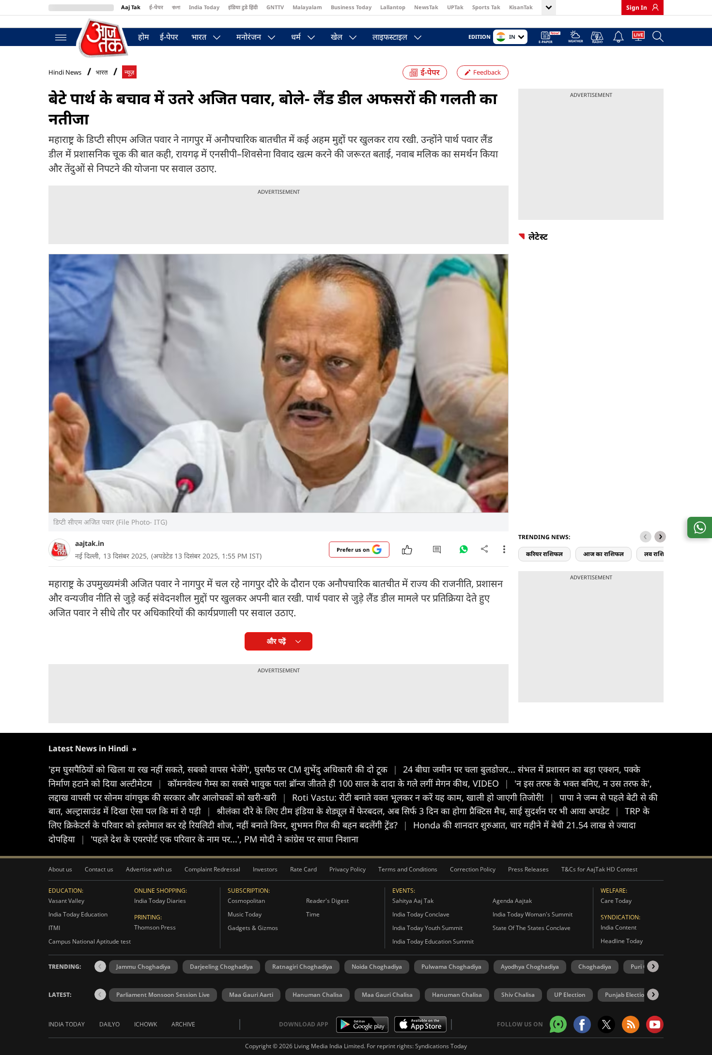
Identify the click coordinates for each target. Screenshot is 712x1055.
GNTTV (275, 7)
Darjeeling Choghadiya (221, 966)
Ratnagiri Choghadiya (302, 966)
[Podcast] (598, 37)
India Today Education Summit (433, 941)
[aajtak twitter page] (606, 1024)
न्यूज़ (129, 72)
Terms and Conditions (407, 869)
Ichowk (145, 1024)
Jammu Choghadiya (143, 966)
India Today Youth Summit (427, 928)
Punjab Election (626, 995)
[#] (463, 552)
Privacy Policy (347, 869)
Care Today (616, 901)
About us (60, 869)
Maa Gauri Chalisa (387, 995)
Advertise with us (149, 869)
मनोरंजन (248, 36)
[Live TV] (638, 38)
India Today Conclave (420, 914)
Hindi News (64, 72)
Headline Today (622, 941)
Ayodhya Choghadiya (530, 966)
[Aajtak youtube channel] (655, 1024)
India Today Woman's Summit (533, 914)
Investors (265, 869)
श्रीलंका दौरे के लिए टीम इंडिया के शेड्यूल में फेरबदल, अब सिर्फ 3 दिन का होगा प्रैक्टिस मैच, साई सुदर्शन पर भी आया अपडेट (418, 811)
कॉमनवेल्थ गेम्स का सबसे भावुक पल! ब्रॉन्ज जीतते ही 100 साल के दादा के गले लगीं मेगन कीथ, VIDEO (338, 783)
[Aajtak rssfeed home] (630, 1024)
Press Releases (528, 869)
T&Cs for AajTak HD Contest (599, 869)
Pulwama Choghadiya (451, 966)
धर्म (296, 36)
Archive (183, 1024)
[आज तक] (104, 38)
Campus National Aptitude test (89, 941)
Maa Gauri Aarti (251, 995)
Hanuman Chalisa (317, 995)
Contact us (99, 869)
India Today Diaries (160, 901)
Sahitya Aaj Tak (412, 901)
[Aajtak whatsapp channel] (558, 1024)
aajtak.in (89, 543)
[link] (653, 7)
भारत (198, 36)
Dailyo (109, 1024)
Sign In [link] (636, 7)
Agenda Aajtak (512, 901)
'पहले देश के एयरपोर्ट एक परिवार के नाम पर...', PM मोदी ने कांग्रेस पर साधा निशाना (224, 839)
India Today (204, 7)
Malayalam (307, 7)
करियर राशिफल (544, 554)
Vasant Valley (66, 901)
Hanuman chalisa (457, 995)
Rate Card (303, 869)
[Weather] (575, 38)
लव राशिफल (658, 554)
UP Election (570, 995)
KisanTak (521, 7)
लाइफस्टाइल (389, 36)
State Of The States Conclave (532, 928)
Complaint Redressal (212, 869)
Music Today (245, 914)
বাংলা (176, 7)
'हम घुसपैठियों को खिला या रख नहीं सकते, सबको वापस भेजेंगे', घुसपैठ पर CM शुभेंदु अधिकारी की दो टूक (223, 769)
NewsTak (426, 7)
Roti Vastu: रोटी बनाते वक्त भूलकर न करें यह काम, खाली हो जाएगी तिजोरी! (423, 797)
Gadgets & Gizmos (253, 928)
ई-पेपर (156, 7)
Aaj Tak (130, 7)
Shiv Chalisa (518, 995)
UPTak (455, 7)
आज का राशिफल (603, 554)
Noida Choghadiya (377, 966)
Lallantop (392, 7)
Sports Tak (486, 7)
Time (313, 914)
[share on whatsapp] (699, 527)
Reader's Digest (327, 901)
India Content (618, 927)
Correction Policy (472, 869)
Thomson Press (155, 927)
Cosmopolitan (246, 901)
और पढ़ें (276, 641)
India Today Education (78, 914)
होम (143, 36)
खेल (336, 36)
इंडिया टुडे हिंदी (243, 7)
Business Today (351, 7)
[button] (660, 537)
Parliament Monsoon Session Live (163, 995)
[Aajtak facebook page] (582, 1024)
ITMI (54, 928)
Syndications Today (441, 1046)
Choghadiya (594, 966)
